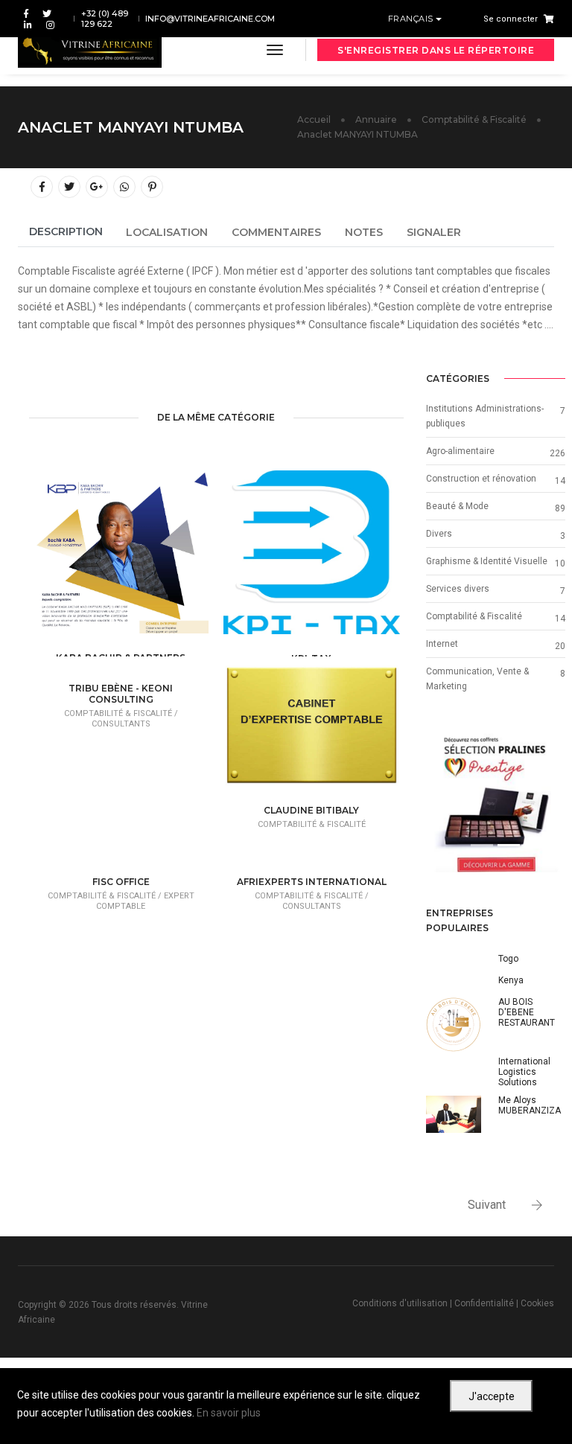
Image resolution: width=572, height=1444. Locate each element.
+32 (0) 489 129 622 (104, 18)
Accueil (314, 119)
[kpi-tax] (335, 560)
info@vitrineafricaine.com (210, 18)
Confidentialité (484, 1303)
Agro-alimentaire (460, 451)
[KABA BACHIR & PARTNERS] (144, 560)
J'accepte (491, 1396)
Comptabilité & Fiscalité (474, 119)
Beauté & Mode (457, 506)
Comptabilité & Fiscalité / (121, 713)
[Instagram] (47, 24)
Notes (364, 232)
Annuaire (376, 119)
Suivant (487, 1205)
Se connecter (510, 19)
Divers (439, 533)
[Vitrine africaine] (90, 50)
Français (412, 18)
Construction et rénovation (481, 478)
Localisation (167, 232)
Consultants (121, 724)
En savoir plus (229, 1413)
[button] (436, 803)
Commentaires (276, 232)
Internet (442, 644)
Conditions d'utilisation (400, 1303)
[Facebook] (26, 13)
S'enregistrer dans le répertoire (435, 50)
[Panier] (546, 18)
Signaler (434, 232)
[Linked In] (28, 24)
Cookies (537, 1303)
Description (66, 231)
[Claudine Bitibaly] (335, 731)
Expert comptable (145, 901)
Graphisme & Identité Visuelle (486, 561)
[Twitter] (46, 13)
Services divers (457, 589)
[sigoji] (496, 803)
